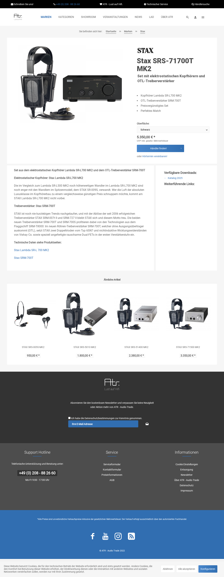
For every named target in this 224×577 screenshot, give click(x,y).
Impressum (187, 490)
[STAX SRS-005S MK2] (33, 314)
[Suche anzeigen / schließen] (187, 17)
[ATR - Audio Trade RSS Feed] (131, 537)
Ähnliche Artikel (112, 279)
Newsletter (186, 474)
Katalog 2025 (175, 178)
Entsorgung (186, 469)
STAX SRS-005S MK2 (33, 347)
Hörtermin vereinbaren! (154, 156)
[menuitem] (46, 17)
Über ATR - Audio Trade (186, 480)
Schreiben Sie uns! (23, 4)
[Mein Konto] (195, 17)
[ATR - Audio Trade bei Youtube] (105, 537)
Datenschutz (187, 485)
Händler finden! (158, 148)
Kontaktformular (112, 469)
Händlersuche (201, 4)
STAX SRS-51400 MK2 (136, 347)
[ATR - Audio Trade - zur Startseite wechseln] (18, 17)
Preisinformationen (112, 474)
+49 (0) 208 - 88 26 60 (68, 4)
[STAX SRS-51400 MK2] (136, 314)
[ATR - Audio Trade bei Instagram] (118, 537)
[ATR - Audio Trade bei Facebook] (92, 537)
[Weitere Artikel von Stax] (145, 50)
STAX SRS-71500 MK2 (188, 347)
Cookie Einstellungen (187, 464)
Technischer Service (157, 4)
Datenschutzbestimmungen (100, 418)
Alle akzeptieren (186, 569)
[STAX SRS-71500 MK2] (188, 314)
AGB (112, 480)
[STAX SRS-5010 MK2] (84, 314)
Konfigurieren (208, 569)
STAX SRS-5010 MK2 (85, 347)
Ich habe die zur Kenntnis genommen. (106, 418)
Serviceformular (112, 464)
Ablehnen (168, 569)
